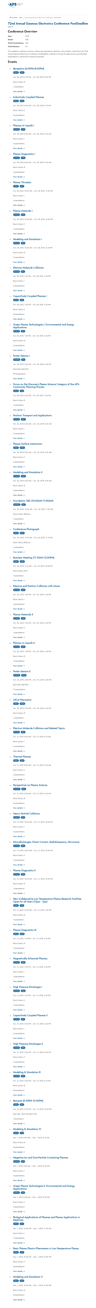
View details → (19, 91)
